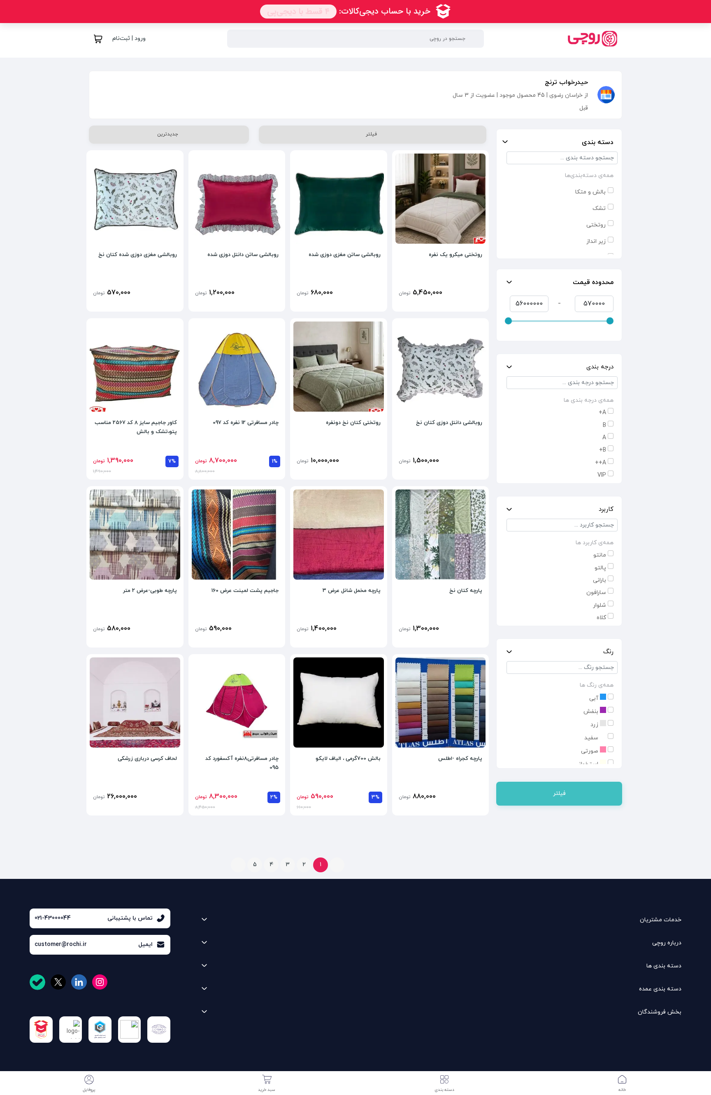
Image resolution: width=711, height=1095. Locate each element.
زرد (595, 725)
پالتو (600, 568)
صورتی (590, 751)
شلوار (599, 605)
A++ (600, 463)
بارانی (599, 580)
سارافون (596, 592)
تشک (599, 208)
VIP (601, 475)
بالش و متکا (590, 192)
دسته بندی (597, 142)
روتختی (596, 225)
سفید (592, 738)
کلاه (601, 618)
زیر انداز (596, 241)
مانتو (599, 555)
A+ (602, 413)
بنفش (591, 711)
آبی (594, 698)
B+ (602, 450)
